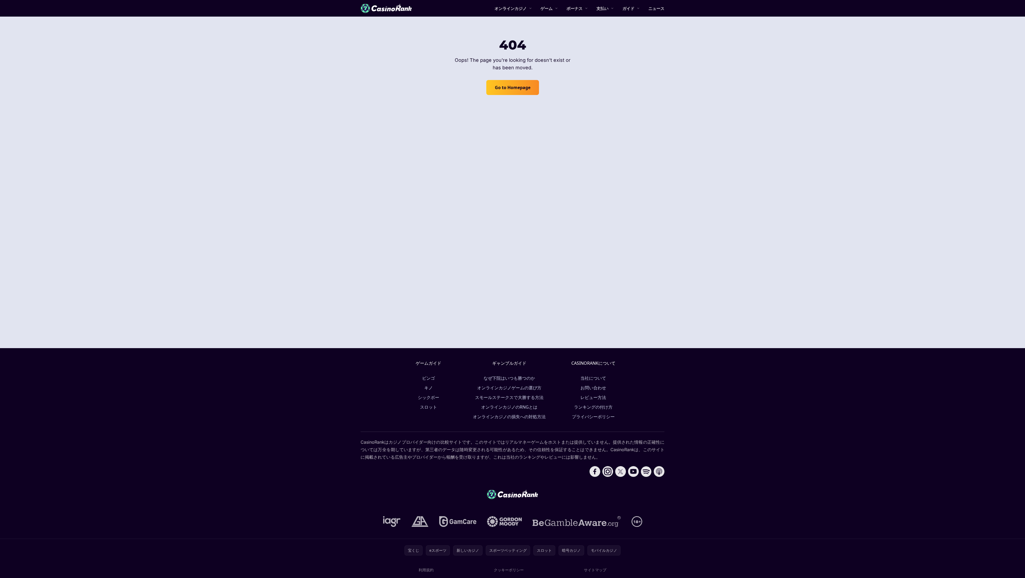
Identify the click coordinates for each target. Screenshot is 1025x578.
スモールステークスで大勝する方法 (509, 397)
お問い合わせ (593, 388)
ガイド (628, 8)
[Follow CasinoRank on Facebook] (595, 471)
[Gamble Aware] (577, 521)
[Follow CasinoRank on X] (620, 471)
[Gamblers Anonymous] (420, 521)
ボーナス (575, 8)
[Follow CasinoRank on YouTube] (633, 471)
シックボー (428, 397)
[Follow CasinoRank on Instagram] (607, 471)
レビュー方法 (593, 397)
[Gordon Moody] (504, 521)
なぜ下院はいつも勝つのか (509, 378)
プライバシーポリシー (593, 417)
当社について (593, 378)
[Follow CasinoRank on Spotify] (646, 471)
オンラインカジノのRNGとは (509, 407)
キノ (428, 388)
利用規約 (426, 569)
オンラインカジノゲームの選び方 (509, 388)
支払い (602, 8)
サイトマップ (595, 569)
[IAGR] (392, 521)
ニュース (656, 8)
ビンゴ (428, 378)
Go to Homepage (512, 87)
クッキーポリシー (509, 569)
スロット (428, 407)
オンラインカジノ (511, 8)
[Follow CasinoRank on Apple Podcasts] (659, 471)
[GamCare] (457, 521)
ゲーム (547, 8)
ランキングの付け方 (593, 407)
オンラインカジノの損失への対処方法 (509, 417)
